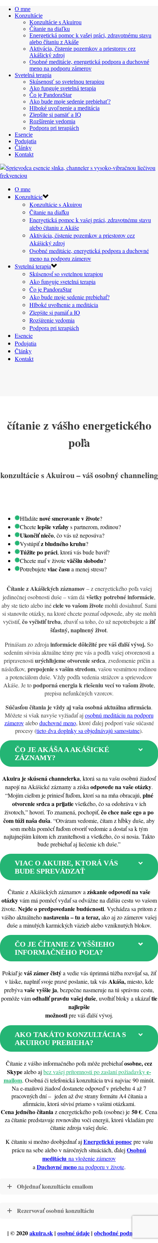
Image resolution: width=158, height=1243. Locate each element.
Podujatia (25, 141)
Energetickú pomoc (107, 1141)
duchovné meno (57, 723)
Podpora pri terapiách (54, 128)
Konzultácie (29, 15)
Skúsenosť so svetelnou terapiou (66, 82)
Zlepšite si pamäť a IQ (55, 115)
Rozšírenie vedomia (52, 121)
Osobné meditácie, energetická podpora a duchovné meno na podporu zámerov (89, 65)
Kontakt (24, 154)
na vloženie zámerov (94, 1154)
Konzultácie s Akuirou (55, 22)
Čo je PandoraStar (50, 95)
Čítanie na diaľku (49, 29)
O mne (22, 9)
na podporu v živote (80, 1167)
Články (23, 148)
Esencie (24, 134)
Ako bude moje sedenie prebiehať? (70, 101)
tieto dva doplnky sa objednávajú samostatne (88, 730)
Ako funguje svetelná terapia (62, 88)
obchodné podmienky (121, 1233)
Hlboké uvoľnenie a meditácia (64, 108)
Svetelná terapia (33, 75)
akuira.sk (41, 1233)
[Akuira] (79, 175)
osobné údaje (73, 1233)
